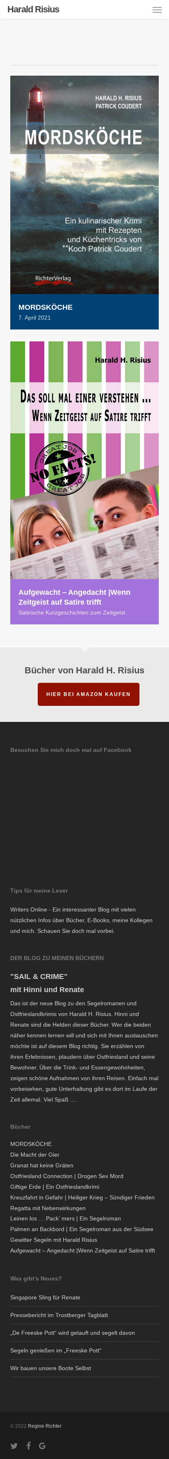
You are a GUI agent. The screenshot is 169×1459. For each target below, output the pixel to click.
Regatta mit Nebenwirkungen (48, 1208)
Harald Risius (33, 9)
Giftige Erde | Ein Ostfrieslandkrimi (54, 1186)
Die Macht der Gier (34, 1154)
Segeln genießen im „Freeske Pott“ (55, 1350)
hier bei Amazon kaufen (88, 694)
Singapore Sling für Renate (45, 1297)
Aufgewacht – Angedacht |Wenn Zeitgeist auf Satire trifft (82, 1250)
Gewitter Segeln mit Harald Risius (53, 1239)
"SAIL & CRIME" (39, 976)
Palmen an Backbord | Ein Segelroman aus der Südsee (81, 1229)
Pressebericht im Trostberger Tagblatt (59, 1315)
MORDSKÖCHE (31, 1144)
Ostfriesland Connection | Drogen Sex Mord (66, 1176)
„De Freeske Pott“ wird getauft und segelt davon (72, 1332)
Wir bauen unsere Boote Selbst (50, 1368)
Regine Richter (45, 1426)
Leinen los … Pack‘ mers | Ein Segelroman (65, 1218)
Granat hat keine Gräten (41, 1165)
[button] (157, 9)
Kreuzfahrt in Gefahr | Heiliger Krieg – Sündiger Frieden (82, 1197)
